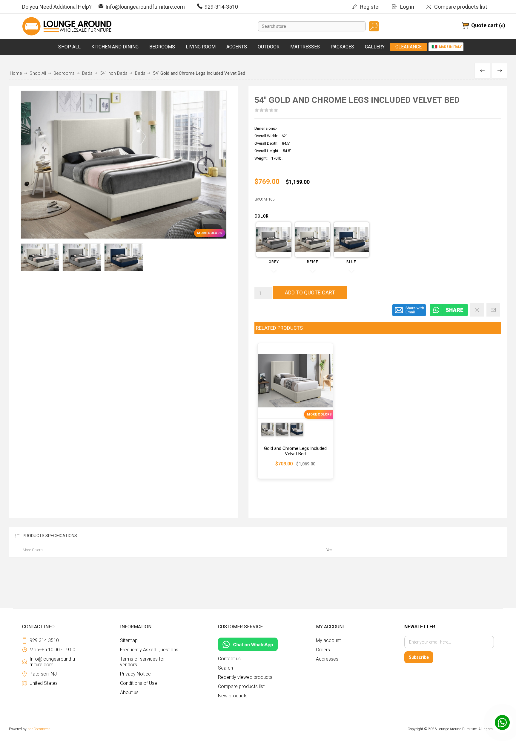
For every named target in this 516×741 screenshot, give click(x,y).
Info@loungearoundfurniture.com (145, 7)
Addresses (327, 659)
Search (374, 26)
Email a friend (493, 310)
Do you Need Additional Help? (57, 7)
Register (370, 7)
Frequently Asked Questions (149, 650)
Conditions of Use (138, 683)
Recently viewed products (245, 677)
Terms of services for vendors (142, 661)
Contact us (229, 658)
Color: (262, 216)
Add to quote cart (310, 292)
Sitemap (129, 640)
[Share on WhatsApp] (449, 315)
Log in (407, 7)
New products (233, 696)
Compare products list (460, 7)
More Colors (209, 233)
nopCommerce (38, 729)
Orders (323, 650)
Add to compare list (477, 310)
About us (129, 692)
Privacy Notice (135, 674)
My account (328, 640)
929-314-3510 (221, 7)
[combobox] (312, 26)
